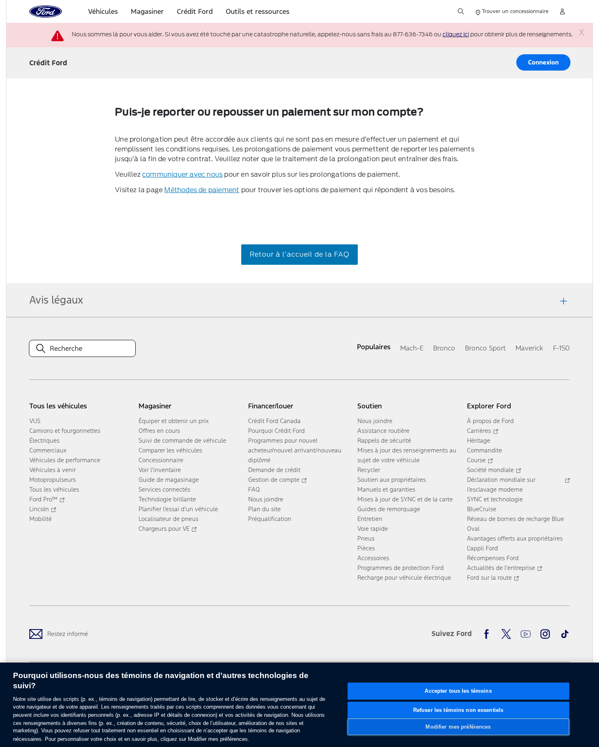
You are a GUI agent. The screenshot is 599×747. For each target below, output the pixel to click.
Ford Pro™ (43, 499)
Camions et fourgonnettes (64, 430)
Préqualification (269, 519)
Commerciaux (47, 450)
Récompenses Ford (493, 558)
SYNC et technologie (495, 499)
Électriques (44, 440)
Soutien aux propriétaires (391, 479)
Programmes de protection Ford (400, 568)
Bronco (444, 348)
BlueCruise (481, 509)
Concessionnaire (161, 460)
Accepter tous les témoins (458, 691)
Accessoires (373, 558)
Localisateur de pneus (168, 519)
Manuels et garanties (386, 489)
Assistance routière (383, 430)
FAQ (254, 489)
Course (476, 460)
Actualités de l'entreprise (501, 568)
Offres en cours (159, 430)
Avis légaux (56, 299)
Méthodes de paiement (201, 190)
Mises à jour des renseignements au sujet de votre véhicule (406, 455)
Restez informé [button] (67, 634)
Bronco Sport (485, 348)
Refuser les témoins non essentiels (458, 710)
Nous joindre (265, 499)
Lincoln (39, 509)
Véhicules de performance (64, 460)
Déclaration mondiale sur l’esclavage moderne (501, 484)
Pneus (365, 538)
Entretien (369, 519)
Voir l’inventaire (160, 470)
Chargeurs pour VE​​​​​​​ (164, 528)
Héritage (478, 440)
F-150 (561, 348)
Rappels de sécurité (384, 440)
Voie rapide (372, 528)
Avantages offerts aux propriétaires (515, 538)
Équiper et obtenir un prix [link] (174, 421)
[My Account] (562, 11)
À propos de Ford (490, 421)
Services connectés (164, 489)
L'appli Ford (482, 548)
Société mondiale (490, 470)
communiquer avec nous (182, 174)
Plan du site (264, 509)
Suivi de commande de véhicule (182, 440)
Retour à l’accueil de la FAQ (299, 254)
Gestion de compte (274, 479)
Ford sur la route (489, 577)
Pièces (366, 548)
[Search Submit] (461, 11)
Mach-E (411, 348)
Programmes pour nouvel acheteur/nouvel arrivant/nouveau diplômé (294, 450)
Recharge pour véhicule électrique (404, 577)
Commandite (484, 450)
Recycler (368, 470)
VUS (34, 421)
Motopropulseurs (52, 479)
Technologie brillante (167, 499)
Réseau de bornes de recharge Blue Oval (515, 523)
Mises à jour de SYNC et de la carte (405, 499)
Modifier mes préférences (458, 727)
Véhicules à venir (52, 470)
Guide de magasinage (169, 479)
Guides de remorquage (388, 509)
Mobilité (40, 519)
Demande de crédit (274, 470)
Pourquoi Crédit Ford (276, 430)
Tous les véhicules (54, 489)
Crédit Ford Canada (274, 421)
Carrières (479, 430)
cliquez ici (456, 34)
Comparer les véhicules (170, 450)
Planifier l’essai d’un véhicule (178, 509)
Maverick (529, 348)
